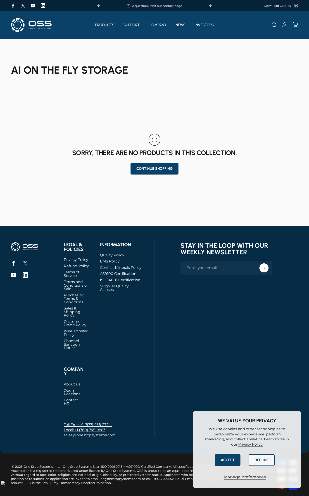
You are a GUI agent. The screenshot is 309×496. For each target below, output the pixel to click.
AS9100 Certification (118, 273)
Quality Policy (112, 255)
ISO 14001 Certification (120, 280)
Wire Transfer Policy (76, 332)
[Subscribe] (264, 267)
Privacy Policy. (250, 444)
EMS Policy (110, 261)
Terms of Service (71, 273)
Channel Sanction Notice (72, 344)
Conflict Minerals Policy (120, 267)
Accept (228, 460)
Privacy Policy (76, 259)
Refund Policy (76, 266)
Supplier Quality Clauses (114, 287)
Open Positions (72, 392)
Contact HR (71, 401)
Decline (261, 460)
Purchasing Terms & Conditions (74, 298)
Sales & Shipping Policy (72, 312)
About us (72, 384)
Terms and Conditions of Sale (76, 285)
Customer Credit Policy (75, 323)
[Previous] (99, 5)
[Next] (210, 5)
